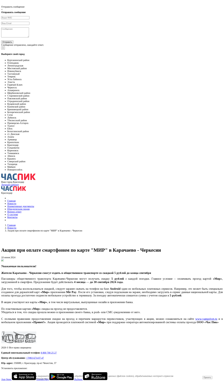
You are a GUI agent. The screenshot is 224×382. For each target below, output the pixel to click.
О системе (12, 214)
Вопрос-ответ (14, 211)
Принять (207, 377)
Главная (11, 201)
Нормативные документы (20, 206)
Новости (11, 203)
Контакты (12, 217)
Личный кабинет (10, 184)
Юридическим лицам (18, 209)
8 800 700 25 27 (49, 352)
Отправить (7, 42)
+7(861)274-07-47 (35, 358)
